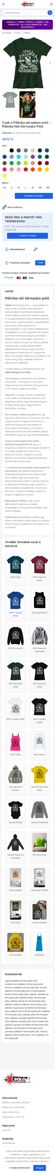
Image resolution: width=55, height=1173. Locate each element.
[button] (5, 63)
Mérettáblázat (8, 1143)
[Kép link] (16, 1078)
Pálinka (26, 32)
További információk (19, 1168)
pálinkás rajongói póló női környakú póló (29, 1021)
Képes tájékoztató (10, 1112)
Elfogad (39, 1168)
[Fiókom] (51, 4)
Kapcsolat (6, 1130)
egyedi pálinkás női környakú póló (21, 980)
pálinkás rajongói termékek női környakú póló (26, 1024)
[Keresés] (50, 12)
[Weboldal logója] (27, 4)
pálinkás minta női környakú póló (25, 1011)
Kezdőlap (6, 32)
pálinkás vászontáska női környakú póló (24, 1028)
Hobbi (17, 32)
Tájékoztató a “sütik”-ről (13, 1117)
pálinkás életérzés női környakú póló (27, 1001)
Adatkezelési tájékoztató (13, 1107)
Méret (5, 182)
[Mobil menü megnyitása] (3, 4)
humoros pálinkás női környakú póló (22, 987)
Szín (4, 145)
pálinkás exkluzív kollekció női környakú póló (26, 1004)
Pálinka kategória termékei (18, 372)
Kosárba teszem (34, 195)
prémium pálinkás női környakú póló (22, 1031)
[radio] (4, 150)
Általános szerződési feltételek (16, 1102)
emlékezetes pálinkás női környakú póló (24, 984)
